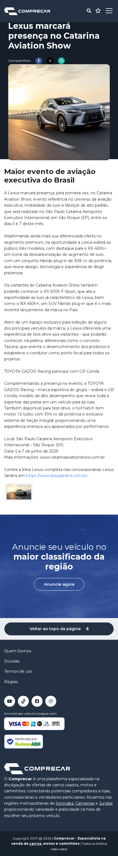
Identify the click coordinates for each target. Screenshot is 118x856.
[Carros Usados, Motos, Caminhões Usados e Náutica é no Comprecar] (27, 11)
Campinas (84, 803)
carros (35, 843)
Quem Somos (17, 651)
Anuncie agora (59, 584)
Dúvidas (11, 661)
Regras (11, 681)
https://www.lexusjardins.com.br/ (57, 475)
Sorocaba (65, 803)
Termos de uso (18, 671)
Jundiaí (105, 803)
